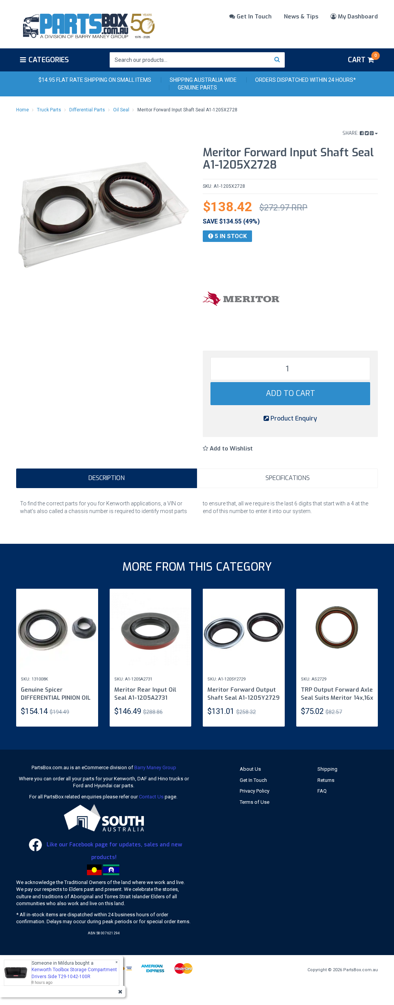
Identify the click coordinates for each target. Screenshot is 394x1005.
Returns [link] (325, 780)
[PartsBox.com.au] (88, 25)
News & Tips (301, 16)
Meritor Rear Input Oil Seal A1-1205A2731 (145, 694)
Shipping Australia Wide (203, 80)
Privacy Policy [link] (254, 791)
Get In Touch (253, 16)
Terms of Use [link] (254, 802)
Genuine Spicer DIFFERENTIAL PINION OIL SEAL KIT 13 (55, 698)
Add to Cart (290, 393)
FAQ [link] (322, 791)
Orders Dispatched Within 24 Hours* (305, 80)
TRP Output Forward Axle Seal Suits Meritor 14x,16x (337, 694)
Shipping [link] (327, 769)
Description (106, 478)
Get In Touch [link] (253, 780)
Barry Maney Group (155, 767)
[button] (228, 449)
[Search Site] (277, 60)
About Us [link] (250, 769)
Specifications (287, 478)
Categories (48, 60)
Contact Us (151, 797)
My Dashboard (357, 16)
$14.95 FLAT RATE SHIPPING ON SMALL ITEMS (94, 80)
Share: (351, 133)
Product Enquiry (293, 418)
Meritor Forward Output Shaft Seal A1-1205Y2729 (243, 694)
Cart (362, 59)
